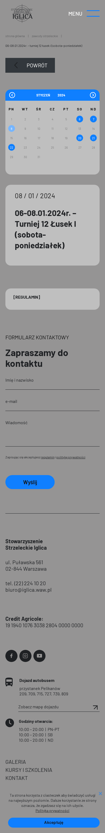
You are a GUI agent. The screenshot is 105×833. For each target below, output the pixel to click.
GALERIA (15, 761)
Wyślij (30, 482)
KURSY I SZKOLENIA (28, 769)
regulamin (47, 457)
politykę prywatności (70, 457)
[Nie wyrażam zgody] (100, 794)
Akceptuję (53, 822)
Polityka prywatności (52, 810)
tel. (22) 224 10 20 (25, 583)
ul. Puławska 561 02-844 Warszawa (26, 565)
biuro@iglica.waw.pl (28, 589)
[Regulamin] (26, 296)
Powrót (37, 65)
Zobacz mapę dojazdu (38, 706)
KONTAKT (16, 778)
